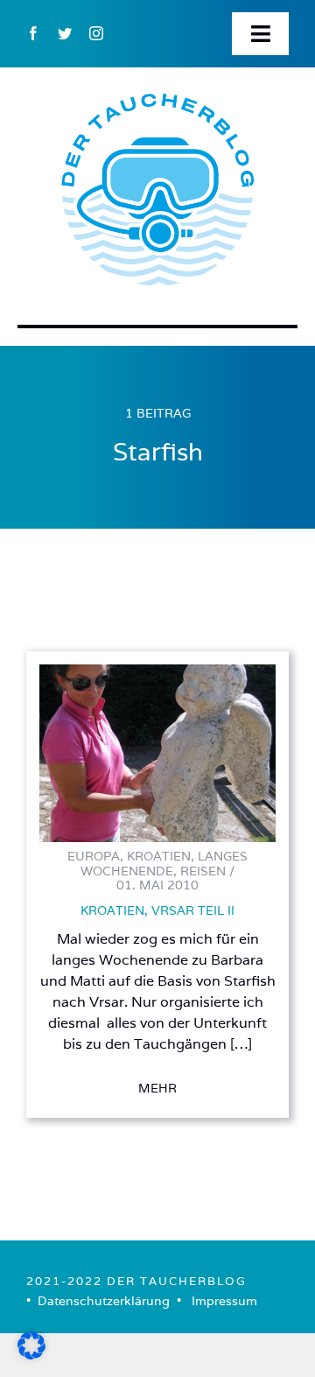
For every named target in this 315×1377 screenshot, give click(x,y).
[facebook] (33, 33)
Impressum (224, 1301)
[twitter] (65, 33)
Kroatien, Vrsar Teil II (157, 910)
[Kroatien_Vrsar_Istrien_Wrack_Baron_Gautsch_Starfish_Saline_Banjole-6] (157, 672)
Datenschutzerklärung (104, 1301)
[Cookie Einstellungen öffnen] (32, 1354)
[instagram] (96, 33)
